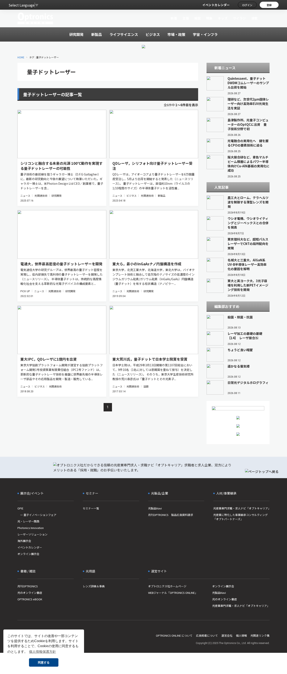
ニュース (25, 195)
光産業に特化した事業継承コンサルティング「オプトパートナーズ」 (240, 517)
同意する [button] (44, 662)
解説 (197, 18)
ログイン (247, 5)
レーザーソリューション (32, 534)
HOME (20, 57)
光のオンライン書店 (29, 593)
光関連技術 (40, 195)
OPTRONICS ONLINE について (174, 635)
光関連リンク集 (260, 635)
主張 (185, 18)
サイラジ (239, 18)
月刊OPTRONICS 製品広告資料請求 (170, 515)
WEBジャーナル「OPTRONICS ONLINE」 (172, 593)
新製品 (161, 195)
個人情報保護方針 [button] (42, 651)
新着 (174, 18)
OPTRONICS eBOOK (29, 599)
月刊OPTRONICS (27, 586)
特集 (209, 18)
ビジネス (131, 195)
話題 (146, 386)
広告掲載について (207, 635)
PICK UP (25, 291)
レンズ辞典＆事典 (94, 586)
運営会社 (226, 635)
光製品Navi (155, 508)
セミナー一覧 (91, 508)
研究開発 (56, 195)
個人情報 (241, 635)
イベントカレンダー (216, 5)
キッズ (223, 18)
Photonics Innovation (30, 528)
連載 (254, 18)
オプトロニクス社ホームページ (167, 586)
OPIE (20, 508)
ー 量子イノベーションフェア (36, 515)
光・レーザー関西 (28, 521)
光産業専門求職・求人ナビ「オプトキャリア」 (241, 508)
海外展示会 (24, 541)
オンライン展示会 (28, 554)
